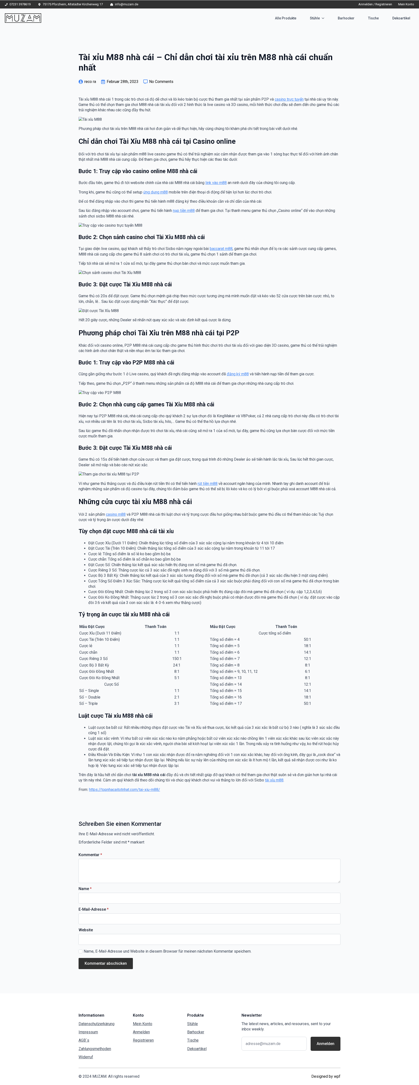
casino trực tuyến (289, 99)
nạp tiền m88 (184, 210)
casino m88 (116, 514)
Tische (373, 18)
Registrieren (143, 1040)
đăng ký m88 (238, 374)
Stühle (315, 18)
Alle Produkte (285, 18)
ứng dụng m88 (155, 192)
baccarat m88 (221, 248)
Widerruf (86, 1057)
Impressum (88, 1032)
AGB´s (84, 1040)
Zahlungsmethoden (95, 1048)
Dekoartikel (401, 18)
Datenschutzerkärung (96, 1023)
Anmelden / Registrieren (375, 4)
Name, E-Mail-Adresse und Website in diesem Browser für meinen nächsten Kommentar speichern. (167, 951)
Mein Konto (406, 4)
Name (85, 889)
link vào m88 (216, 182)
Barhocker (346, 18)
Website (86, 930)
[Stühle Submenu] (324, 18)
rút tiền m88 (208, 483)
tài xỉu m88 (274, 780)
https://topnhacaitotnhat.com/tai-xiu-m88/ (124, 789)
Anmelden (141, 1032)
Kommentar (90, 855)
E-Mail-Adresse (94, 909)
